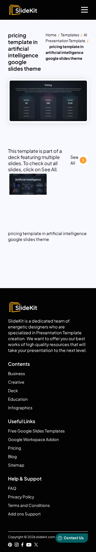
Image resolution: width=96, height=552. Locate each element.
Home (51, 34)
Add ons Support (24, 513)
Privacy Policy (21, 496)
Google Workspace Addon (33, 439)
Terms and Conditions (29, 505)
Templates (70, 34)
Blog (12, 456)
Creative (16, 381)
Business (16, 373)
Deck (13, 390)
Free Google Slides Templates (36, 430)
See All (74, 159)
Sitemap (16, 464)
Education (18, 399)
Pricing (14, 447)
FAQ (12, 488)
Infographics (20, 407)
